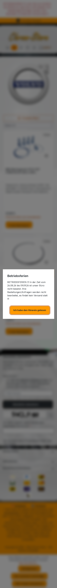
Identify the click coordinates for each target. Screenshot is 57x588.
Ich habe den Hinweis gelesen (29, 310)
